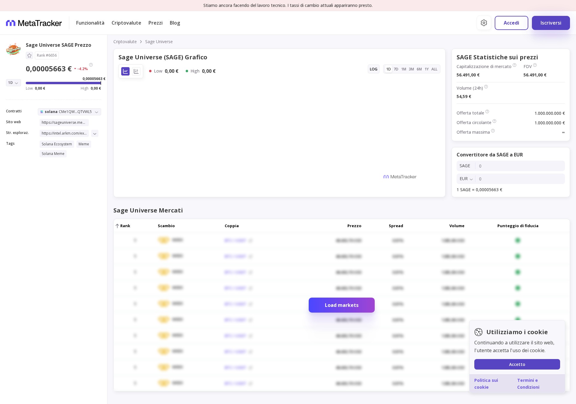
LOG (373, 69)
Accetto (517, 364)
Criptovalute (126, 22)
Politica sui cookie (486, 383)
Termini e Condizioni (528, 383)
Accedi (511, 22)
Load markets (341, 305)
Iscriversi (551, 22)
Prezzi (155, 22)
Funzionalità (90, 22)
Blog (175, 22)
